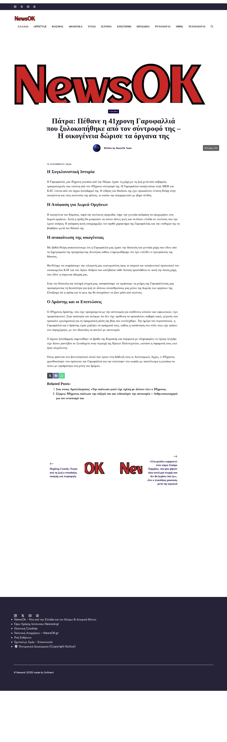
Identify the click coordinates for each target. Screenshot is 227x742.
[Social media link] (15, 6)
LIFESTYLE (40, 26)
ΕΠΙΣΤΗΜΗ (124, 26)
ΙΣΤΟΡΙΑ (106, 26)
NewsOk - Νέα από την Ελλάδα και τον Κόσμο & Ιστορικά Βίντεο (55, 619)
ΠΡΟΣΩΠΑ (143, 26)
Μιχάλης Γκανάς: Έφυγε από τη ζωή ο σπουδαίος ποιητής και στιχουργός (64, 472)
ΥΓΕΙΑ (92, 26)
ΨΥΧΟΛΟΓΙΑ (162, 26)
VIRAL (179, 26)
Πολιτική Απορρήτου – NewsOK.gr (36, 633)
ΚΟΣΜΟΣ (57, 26)
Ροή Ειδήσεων (23, 637)
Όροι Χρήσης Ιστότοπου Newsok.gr (36, 624)
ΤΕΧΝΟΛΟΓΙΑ (196, 26)
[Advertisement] (113, 428)
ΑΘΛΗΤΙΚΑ (75, 26)
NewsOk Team (124, 148)
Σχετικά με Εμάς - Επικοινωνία (33, 642)
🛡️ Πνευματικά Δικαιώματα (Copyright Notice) (44, 646)
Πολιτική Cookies (26, 628)
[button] (210, 27)
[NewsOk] (25, 19)
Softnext (49, 672)
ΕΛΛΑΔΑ (23, 26)
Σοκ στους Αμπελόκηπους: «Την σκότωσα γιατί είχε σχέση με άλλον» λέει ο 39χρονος (111, 389)
